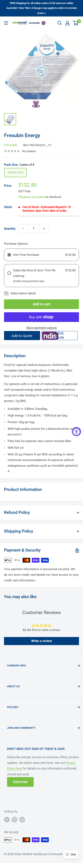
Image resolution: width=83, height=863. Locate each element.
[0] (75, 23)
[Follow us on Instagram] (14, 819)
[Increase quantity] (44, 228)
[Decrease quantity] (23, 228)
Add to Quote (21, 336)
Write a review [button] (41, 641)
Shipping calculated (31, 197)
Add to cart (41, 304)
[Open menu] (6, 23)
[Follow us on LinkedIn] (22, 819)
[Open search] (59, 23)
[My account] (67, 23)
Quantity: (10, 228)
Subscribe (20, 782)
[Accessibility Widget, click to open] (76, 431)
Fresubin (10, 145)
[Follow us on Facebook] (7, 819)
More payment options (41, 328)
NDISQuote (59, 335)
